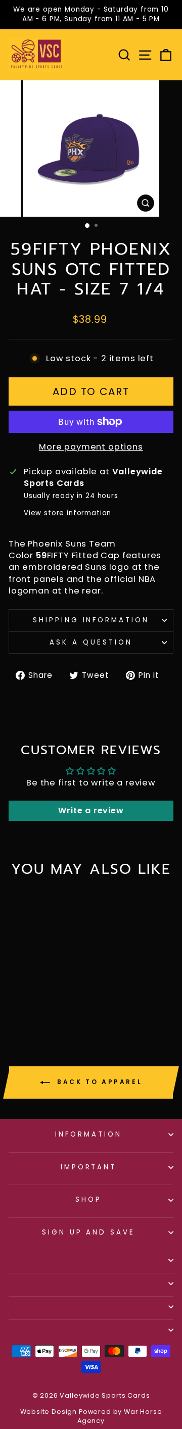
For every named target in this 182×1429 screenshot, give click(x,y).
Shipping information (91, 620)
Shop (88, 1199)
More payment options (91, 447)
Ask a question (91, 642)
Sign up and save (88, 1232)
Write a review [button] (91, 810)
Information (88, 1134)
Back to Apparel (98, 1081)
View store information (67, 513)
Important (89, 1167)
